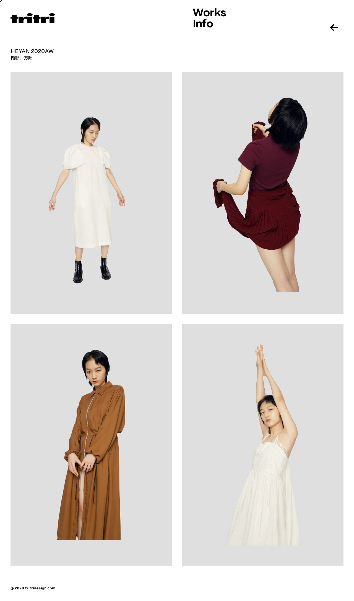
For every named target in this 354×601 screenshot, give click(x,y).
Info (203, 24)
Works (209, 13)
